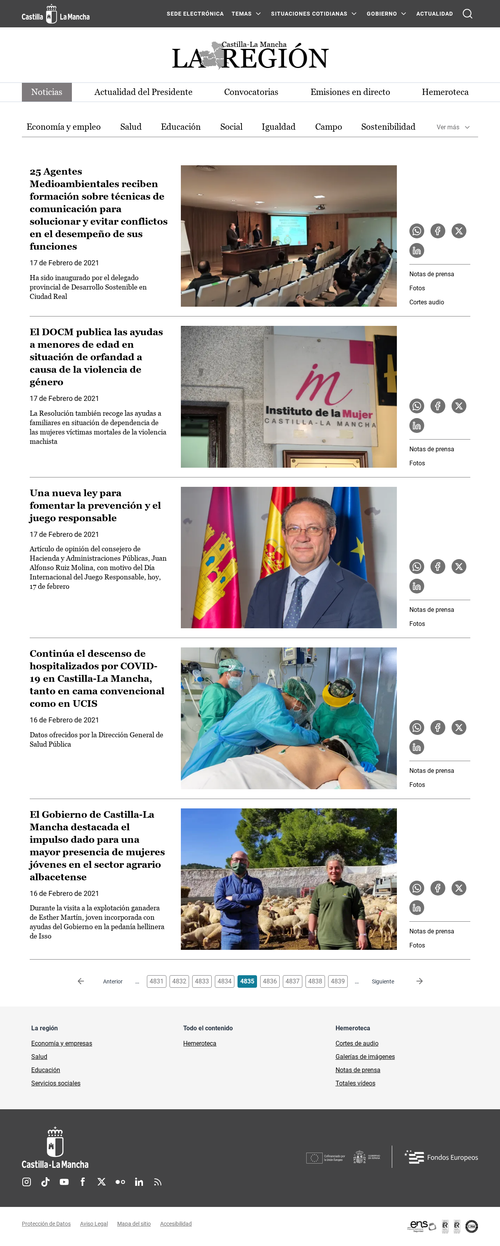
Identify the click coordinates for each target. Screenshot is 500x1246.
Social (231, 127)
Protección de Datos (46, 1224)
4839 (338, 981)
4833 (202, 981)
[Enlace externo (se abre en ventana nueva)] (442, 1226)
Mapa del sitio (134, 1224)
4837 (293, 981)
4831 (157, 981)
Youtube (64, 1182)
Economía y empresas (61, 1043)
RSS (157, 1182)
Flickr (120, 1182)
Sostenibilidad (388, 127)
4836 (270, 981)
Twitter (101, 1182)
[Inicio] (128, 1147)
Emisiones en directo (350, 92)
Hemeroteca (445, 92)
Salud (131, 127)
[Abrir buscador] (467, 13)
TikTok (45, 1182)
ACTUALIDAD (434, 14)
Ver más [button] (448, 127)
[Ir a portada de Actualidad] (250, 57)
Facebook (82, 1182)
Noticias (46, 92)
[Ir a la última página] (413, 981)
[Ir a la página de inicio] (55, 14)
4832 (179, 981)
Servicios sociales (55, 1083)
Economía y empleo (64, 127)
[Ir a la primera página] (87, 981)
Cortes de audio (357, 1043)
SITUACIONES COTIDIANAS (309, 14)
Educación (181, 127)
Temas (242, 14)
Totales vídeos (355, 1083)
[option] (63, 127)
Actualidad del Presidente (144, 92)
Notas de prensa (431, 274)
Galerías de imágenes (365, 1056)
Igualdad (279, 127)
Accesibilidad (176, 1224)
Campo (328, 127)
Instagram (26, 1182)
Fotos (417, 288)
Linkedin (139, 1182)
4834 (225, 981)
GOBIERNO (382, 14)
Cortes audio (426, 302)
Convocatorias (251, 92)
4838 (315, 981)
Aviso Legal (94, 1224)
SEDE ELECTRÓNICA (195, 14)
